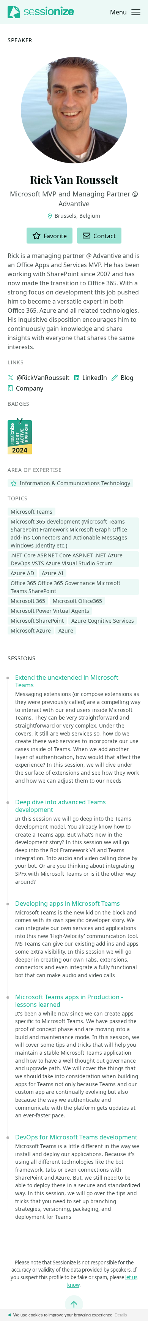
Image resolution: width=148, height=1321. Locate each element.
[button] (125, 12)
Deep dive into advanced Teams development (60, 806)
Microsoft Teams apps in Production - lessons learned (69, 1001)
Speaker (20, 39)
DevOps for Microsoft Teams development (76, 1137)
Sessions (22, 658)
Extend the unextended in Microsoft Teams (66, 681)
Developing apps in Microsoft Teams (67, 903)
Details (121, 1315)
